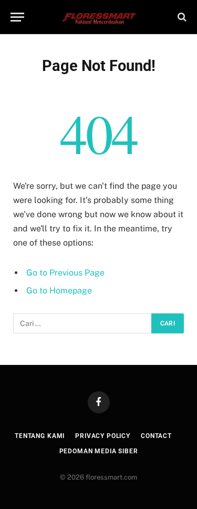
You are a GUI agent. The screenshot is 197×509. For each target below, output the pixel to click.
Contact (156, 436)
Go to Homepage (59, 291)
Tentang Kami (40, 436)
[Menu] (17, 17)
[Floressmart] (98, 17)
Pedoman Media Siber (98, 451)
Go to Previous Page (65, 273)
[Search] (180, 17)
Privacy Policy (102, 436)
